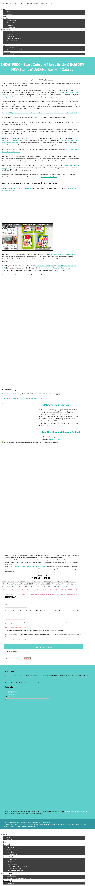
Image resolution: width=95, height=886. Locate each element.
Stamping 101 (71, 582)
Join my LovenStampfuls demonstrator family (30, 566)
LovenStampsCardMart (49, 177)
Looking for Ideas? (50, 582)
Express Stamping (37, 582)
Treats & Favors (11, 27)
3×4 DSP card (39, 117)
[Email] (45, 578)
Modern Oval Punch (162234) (57, 586)
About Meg (6, 52)
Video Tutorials (11, 23)
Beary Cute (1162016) (45, 584)
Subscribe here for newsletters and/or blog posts (18, 639)
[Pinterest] (39, 578)
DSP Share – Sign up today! (56, 404)
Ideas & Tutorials (11, 20)
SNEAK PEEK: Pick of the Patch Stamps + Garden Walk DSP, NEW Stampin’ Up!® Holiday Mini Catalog (41, 594)
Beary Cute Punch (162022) (63, 584)
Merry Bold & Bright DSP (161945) (34, 586)
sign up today (7, 97)
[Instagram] (35, 578)
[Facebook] (32, 578)
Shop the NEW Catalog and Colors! (60, 431)
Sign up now (45, 425)
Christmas (10, 582)
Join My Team (7, 45)
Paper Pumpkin (11, 36)
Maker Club (10, 34)
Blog (4, 16)
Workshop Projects (20, 584)
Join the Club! (7, 29)
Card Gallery (10, 25)
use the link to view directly (22, 188)
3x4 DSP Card (32, 584)
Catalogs (9, 14)
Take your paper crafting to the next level (76, 811)
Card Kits (64, 268)
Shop (4, 9)
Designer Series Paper (22, 582)
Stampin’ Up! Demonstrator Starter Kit (16, 49)
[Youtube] (14, 597)
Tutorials (5, 18)
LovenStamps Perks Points (14, 43)
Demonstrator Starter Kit (11, 140)
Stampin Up (61, 582)
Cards (4, 582)
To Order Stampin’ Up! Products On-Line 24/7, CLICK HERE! (22, 398)
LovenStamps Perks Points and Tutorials (63, 254)
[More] (49, 578)
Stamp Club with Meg (12, 40)
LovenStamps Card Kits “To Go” (15, 38)
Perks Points (53, 268)
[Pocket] (42, 578)
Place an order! (55, 439)
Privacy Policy (11, 54)
